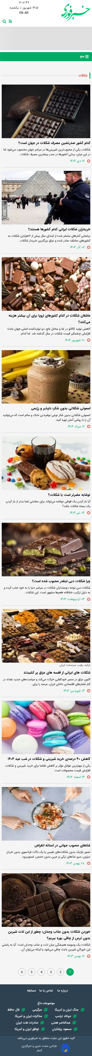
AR (26, 12)
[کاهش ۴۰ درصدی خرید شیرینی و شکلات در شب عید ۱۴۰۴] (46, 727)
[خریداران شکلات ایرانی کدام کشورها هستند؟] (46, 197)
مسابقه (31, 990)
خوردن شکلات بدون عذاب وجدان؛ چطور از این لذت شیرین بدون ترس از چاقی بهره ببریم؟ (49, 935)
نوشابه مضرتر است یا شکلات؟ (69, 495)
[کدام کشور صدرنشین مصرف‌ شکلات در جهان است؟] (46, 111)
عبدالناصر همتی (60, 1022)
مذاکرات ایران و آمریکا (28, 1016)
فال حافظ (13, 1009)
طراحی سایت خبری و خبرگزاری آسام (39, 1048)
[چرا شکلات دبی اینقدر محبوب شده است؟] (46, 549)
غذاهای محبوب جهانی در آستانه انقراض (62, 845)
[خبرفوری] (68, 12)
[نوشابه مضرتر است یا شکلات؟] (46, 463)
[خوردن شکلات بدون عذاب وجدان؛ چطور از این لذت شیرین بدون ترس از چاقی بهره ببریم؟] (46, 900)
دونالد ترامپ (63, 1016)
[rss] (9, 21)
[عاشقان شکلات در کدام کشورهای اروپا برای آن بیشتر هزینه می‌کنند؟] (46, 284)
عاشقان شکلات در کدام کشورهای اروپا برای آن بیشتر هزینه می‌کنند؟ (49, 319)
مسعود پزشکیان (62, 1029)
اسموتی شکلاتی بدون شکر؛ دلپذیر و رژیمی (60, 408)
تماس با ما (46, 990)
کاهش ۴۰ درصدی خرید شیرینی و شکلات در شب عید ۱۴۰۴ (49, 759)
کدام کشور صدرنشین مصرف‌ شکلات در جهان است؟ (54, 143)
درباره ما (63, 990)
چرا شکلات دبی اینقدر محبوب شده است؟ (61, 581)
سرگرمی (37, 1009)
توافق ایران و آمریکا (27, 1029)
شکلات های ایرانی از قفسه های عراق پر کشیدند (57, 672)
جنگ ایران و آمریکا (67, 1009)
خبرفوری (33, 1038)
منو (82, 56)
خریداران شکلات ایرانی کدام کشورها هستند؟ (59, 229)
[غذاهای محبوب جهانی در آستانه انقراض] (46, 814)
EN (21, 12)
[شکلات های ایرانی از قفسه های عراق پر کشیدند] (46, 636)
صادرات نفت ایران (27, 1022)
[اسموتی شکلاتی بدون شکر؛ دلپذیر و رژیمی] (46, 377)
